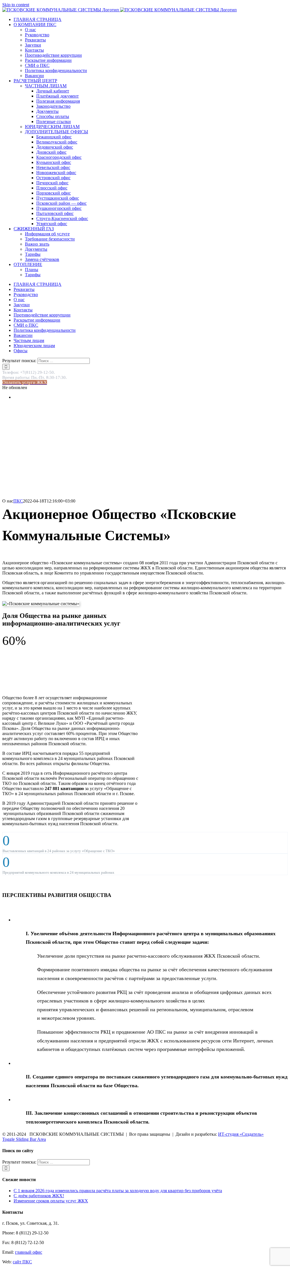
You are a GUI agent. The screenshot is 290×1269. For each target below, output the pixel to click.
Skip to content (15, 4)
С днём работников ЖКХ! (39, 1195)
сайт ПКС (22, 1261)
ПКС (18, 501)
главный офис (28, 1252)
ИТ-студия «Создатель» (241, 1134)
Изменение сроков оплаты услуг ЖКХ (51, 1200)
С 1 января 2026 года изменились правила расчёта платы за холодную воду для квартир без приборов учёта (118, 1190)
